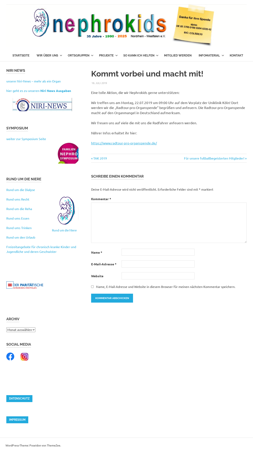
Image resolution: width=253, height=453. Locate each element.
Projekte (106, 55)
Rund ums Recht (17, 199)
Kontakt (236, 55)
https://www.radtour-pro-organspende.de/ (124, 143)
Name (96, 252)
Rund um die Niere (64, 230)
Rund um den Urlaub (20, 237)
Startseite (20, 55)
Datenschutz (19, 398)
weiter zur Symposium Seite (26, 139)
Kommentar (101, 199)
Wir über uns (47, 55)
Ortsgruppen (78, 55)
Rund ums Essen (17, 218)
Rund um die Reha (19, 209)
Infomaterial (209, 55)
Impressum (17, 419)
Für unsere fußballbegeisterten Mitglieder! (214, 158)
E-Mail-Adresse (103, 264)
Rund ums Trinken (19, 228)
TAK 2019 (100, 158)
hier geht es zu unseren (38, 91)
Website (97, 276)
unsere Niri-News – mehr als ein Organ (33, 81)
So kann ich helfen (138, 55)
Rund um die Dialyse (20, 190)
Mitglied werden (178, 55)
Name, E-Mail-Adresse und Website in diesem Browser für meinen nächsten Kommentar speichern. (165, 287)
